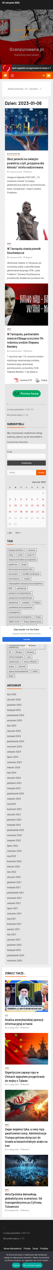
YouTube (26, 639)
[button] (26, 629)
